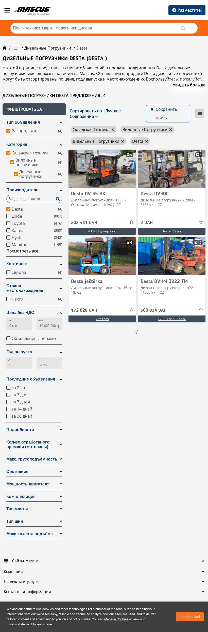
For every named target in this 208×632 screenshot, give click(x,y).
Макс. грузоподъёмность (31, 459)
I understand (190, 617)
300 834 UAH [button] (154, 310)
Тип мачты (17, 509)
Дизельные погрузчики (47, 48)
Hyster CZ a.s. (172, 231)
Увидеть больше (189, 85)
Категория (16, 144)
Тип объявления (23, 122)
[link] (102, 169)
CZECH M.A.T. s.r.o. (172, 319)
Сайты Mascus (25, 561)
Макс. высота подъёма (29, 534)
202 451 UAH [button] (84, 222)
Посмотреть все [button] (22, 251)
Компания (13, 572)
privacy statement (19, 624)
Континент (17, 264)
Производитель (22, 190)
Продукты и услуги (21, 581)
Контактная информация (27, 592)
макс (40, 320)
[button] (34, 109)
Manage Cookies (116, 619)
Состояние (17, 471)
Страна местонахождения (24, 288)
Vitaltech (102, 319)
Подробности (20, 430)
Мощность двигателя (27, 484)
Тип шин (14, 521)
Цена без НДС (20, 312)
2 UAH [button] (147, 222)
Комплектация (21, 496)
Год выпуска (19, 352)
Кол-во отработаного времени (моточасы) (27, 444)
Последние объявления (30, 379)
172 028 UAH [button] (84, 310)
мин (10, 320)
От (9, 359)
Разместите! (190, 10)
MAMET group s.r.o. (102, 231)
